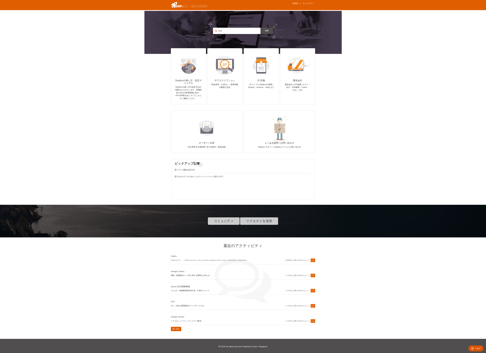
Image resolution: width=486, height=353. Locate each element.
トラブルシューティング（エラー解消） (187, 321)
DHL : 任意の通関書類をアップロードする (187, 306)
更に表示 (177, 329)
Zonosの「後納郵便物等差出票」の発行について (190, 290)
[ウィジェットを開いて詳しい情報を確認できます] (475, 348)
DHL (173, 302)
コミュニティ (308, 3)
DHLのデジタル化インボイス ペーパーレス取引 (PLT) (200, 176)
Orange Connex (177, 271)
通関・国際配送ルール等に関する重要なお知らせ (190, 275)
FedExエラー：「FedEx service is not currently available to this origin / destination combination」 (209, 260)
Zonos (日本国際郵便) (180, 287)
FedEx (174, 256)
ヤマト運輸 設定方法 (186, 170)
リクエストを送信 (259, 221)
